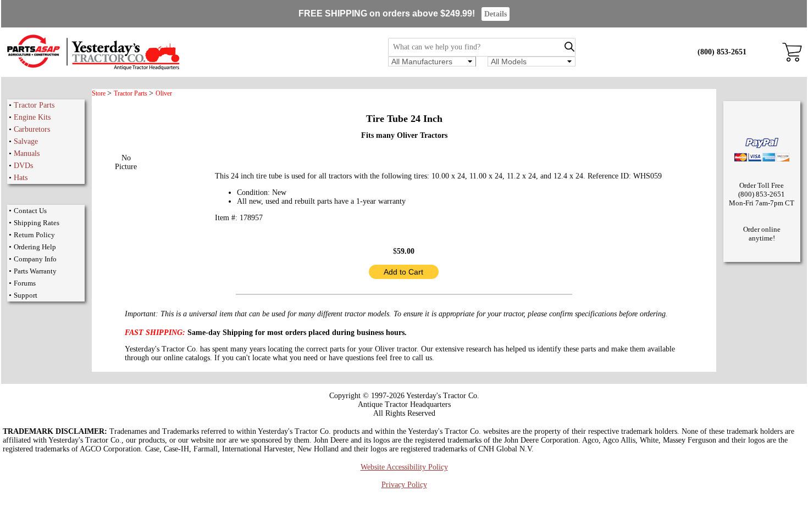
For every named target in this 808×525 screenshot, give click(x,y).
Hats (20, 178)
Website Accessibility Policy (404, 467)
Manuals (27, 153)
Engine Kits (32, 117)
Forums (25, 283)
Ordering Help (35, 247)
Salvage (26, 141)
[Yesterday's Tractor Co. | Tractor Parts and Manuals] (92, 68)
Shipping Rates (36, 223)
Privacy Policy (404, 485)
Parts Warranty (35, 271)
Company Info (35, 259)
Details (495, 14)
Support (25, 295)
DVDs (23, 165)
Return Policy (34, 235)
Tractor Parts (34, 105)
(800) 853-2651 (722, 52)
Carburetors (32, 129)
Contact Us (30, 210)
